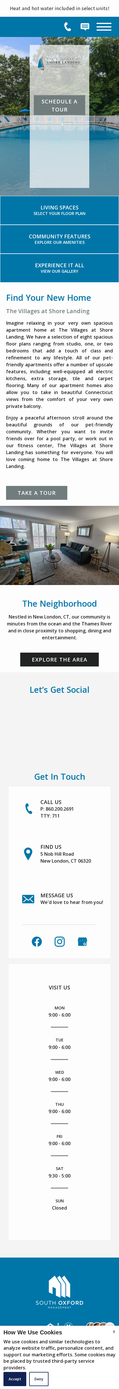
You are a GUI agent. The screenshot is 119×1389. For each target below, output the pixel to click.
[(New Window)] (82, 941)
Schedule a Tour (59, 105)
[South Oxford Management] (59, 1291)
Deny (38, 1378)
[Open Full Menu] (104, 27)
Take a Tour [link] (37, 492)
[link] (59, 210)
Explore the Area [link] (59, 659)
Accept (15, 1378)
